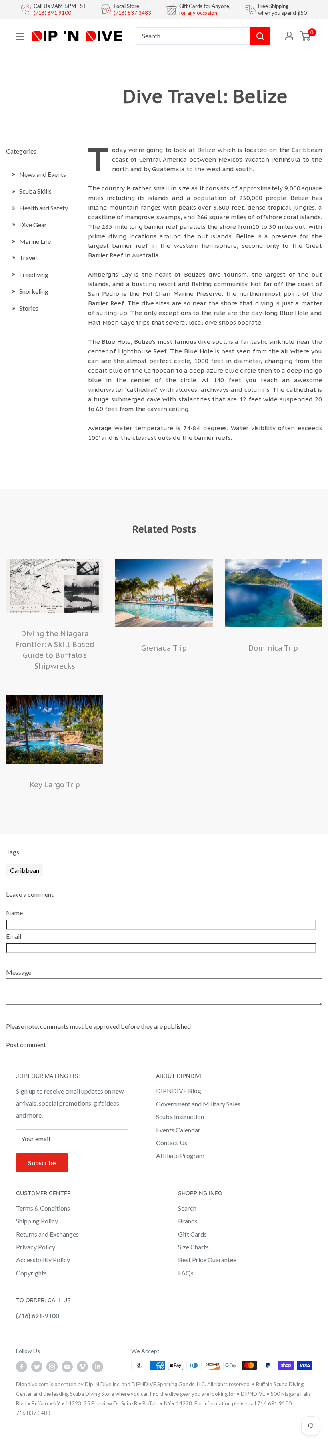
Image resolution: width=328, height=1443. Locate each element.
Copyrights (31, 1273)
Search (187, 1208)
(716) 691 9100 (52, 13)
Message (18, 972)
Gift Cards (192, 1234)
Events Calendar (178, 1130)
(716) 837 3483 (132, 13)
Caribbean (24, 870)
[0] (305, 36)
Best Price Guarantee (207, 1259)
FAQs (186, 1273)
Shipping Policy (37, 1221)
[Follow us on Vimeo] (82, 1366)
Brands (188, 1221)
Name (14, 912)
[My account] (289, 36)
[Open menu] (20, 36)
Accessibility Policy (43, 1259)
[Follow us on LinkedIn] (97, 1366)
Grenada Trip (164, 648)
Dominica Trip (273, 648)
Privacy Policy (35, 1247)
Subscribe (42, 1162)
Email (13, 936)
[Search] (260, 36)
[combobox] (193, 36)
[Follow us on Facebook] (21, 1366)
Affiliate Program (180, 1155)
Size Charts (193, 1247)
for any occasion (198, 13)
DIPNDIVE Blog (178, 1090)
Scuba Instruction (180, 1116)
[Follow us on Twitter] (36, 1366)
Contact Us (171, 1142)
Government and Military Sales (198, 1104)
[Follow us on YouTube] (67, 1366)
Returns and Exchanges (47, 1234)
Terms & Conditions (43, 1208)
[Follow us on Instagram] (52, 1366)
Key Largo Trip (55, 784)
